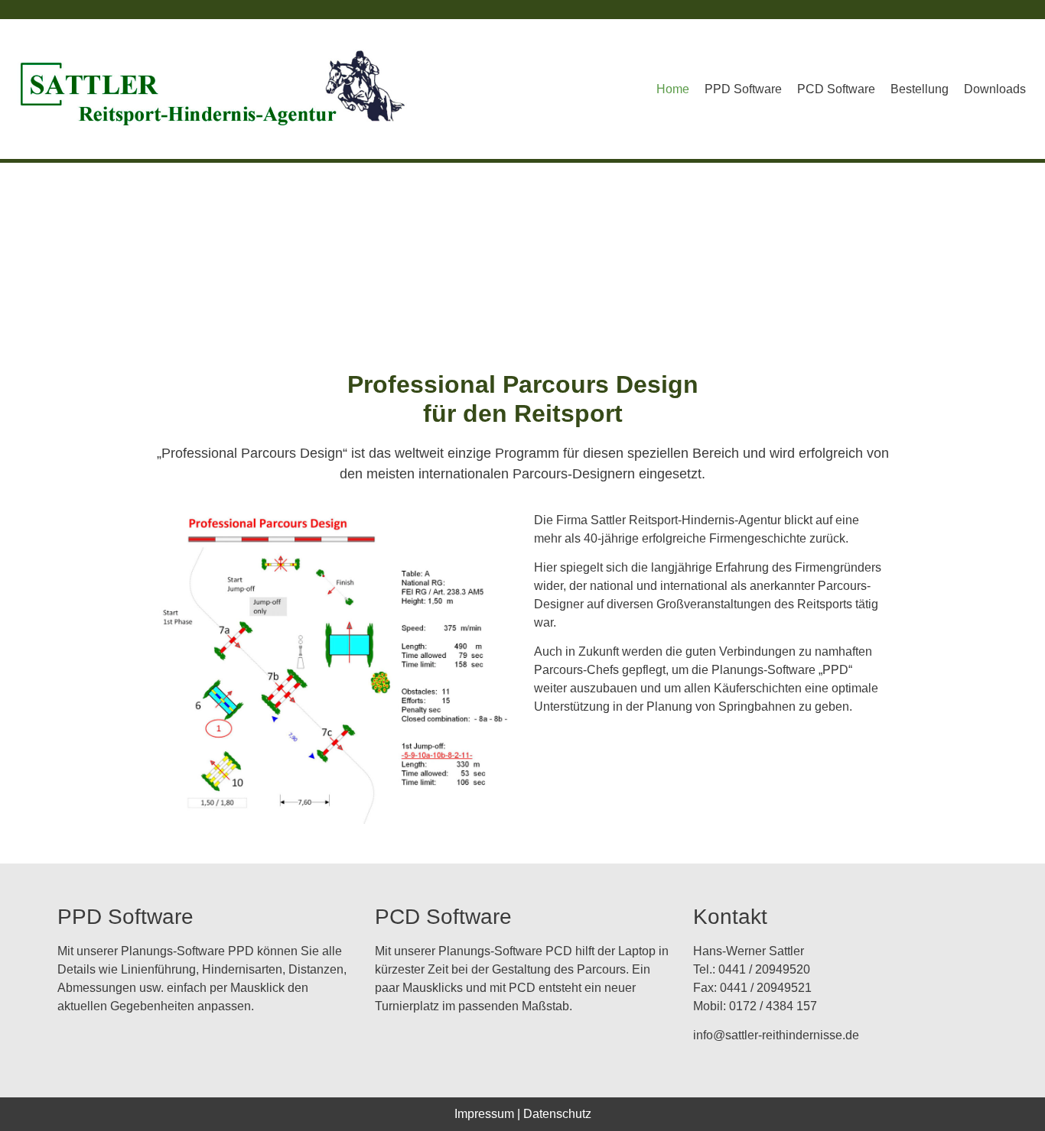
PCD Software (836, 89)
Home (672, 89)
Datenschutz (557, 1113)
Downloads (995, 89)
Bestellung (919, 89)
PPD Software (743, 89)
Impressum (484, 1113)
